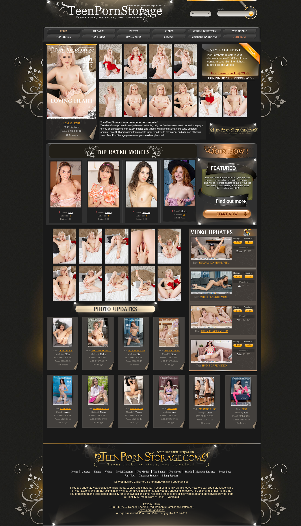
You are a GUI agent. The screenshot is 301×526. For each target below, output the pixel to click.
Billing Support (170, 475)
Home (74, 471)
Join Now (130, 475)
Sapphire (146, 212)
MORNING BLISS (207, 409)
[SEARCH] (169, 36)
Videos (108, 471)
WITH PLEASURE (136, 350)
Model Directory (124, 471)
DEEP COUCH (65, 350)
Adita (239, 354)
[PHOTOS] (134, 31)
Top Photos (159, 471)
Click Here (140, 481)
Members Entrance (205, 471)
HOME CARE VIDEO (214, 365)
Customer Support (148, 475)
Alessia (108, 212)
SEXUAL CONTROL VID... (214, 262)
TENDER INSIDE (101, 408)
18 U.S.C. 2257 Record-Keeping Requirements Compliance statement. (151, 507)
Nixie (239, 320)
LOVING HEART (71, 123)
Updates (86, 471)
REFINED (172, 408)
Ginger (184, 211)
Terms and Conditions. (151, 510)
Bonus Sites (225, 471)
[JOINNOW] (239, 36)
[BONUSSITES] (134, 36)
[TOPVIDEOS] (98, 36)
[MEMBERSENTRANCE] (204, 36)
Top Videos (175, 471)
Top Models (143, 471)
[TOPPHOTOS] (63, 36)
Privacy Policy (151, 504)
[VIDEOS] (169, 31)
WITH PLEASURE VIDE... (214, 297)
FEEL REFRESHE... (101, 350)
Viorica (239, 251)
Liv (239, 285)
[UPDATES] (98, 31)
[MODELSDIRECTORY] (205, 31)
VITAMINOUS (136, 408)
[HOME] (63, 31)
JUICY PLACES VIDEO (214, 331)
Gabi (71, 212)
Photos (97, 471)
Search (188, 471)
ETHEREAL (65, 408)
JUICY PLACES (172, 350)
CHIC (244, 409)
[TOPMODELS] (239, 31)
